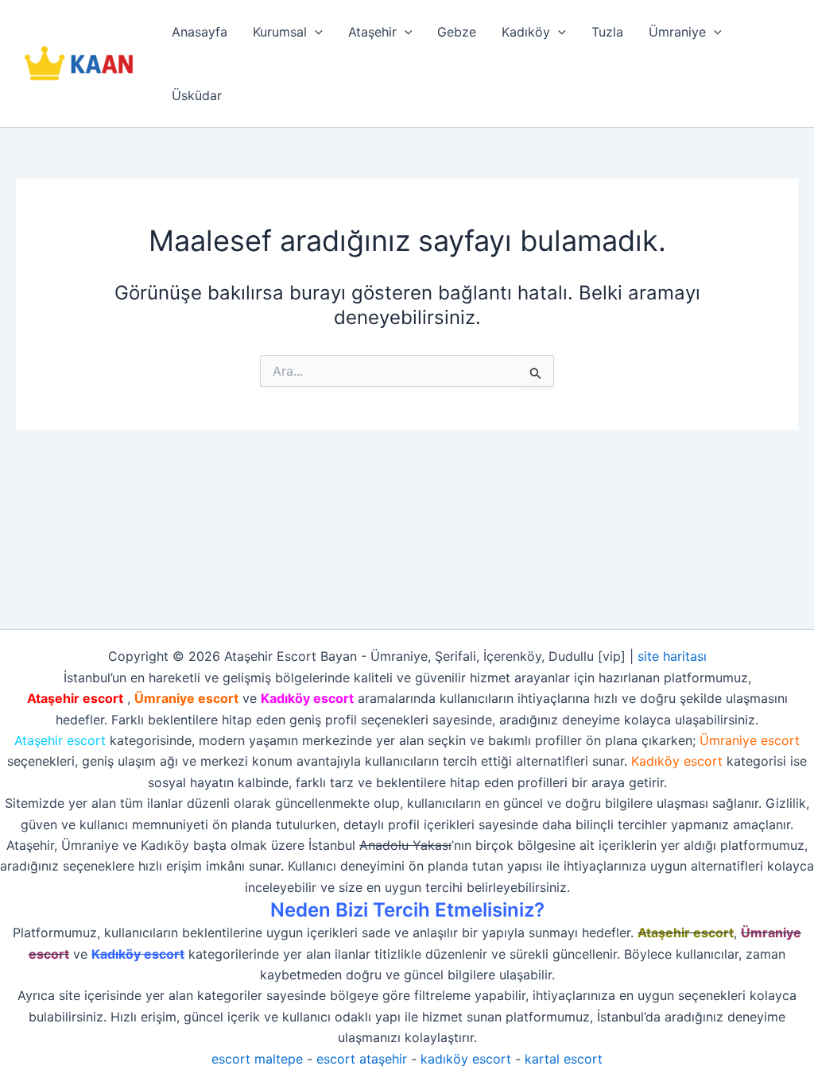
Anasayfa (199, 32)
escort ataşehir (361, 1059)
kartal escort (564, 1059)
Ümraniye (677, 32)
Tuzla (607, 32)
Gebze (456, 32)
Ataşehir (372, 32)
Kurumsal (280, 32)
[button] (315, 32)
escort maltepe (257, 1059)
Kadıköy (526, 32)
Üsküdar (197, 95)
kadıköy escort (466, 1059)
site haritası (672, 656)
